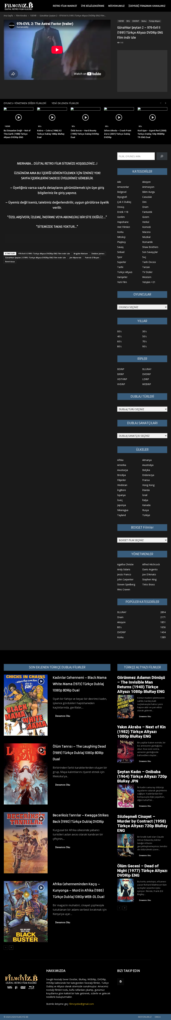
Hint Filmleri (123, 227)
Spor (119, 257)
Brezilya (121, 475)
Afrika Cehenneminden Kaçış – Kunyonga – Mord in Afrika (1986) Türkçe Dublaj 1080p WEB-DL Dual (78, 890)
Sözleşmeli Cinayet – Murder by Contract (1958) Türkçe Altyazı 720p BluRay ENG (142, 823)
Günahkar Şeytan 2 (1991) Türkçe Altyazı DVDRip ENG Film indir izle (35, 257)
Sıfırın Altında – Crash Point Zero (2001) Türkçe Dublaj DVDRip (117, 133)
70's (144, 341)
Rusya (145, 510)
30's (144, 331)
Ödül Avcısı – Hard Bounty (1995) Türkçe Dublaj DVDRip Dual (85, 133)
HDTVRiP (122, 379)
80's (39, 126)
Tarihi (120, 267)
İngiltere (121, 490)
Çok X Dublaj (124, 201)
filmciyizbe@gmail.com (81, 1003)
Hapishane (123, 222)
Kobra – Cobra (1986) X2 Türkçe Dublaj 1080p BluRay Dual (50, 133)
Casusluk (147, 196)
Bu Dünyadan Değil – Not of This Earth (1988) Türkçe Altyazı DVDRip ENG (17, 133)
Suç (144, 257)
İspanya (121, 495)
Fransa (146, 480)
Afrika (120, 460)
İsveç (120, 500)
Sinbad (120, 252)
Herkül (145, 222)
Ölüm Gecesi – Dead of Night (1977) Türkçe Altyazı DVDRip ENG (142, 871)
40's (119, 336)
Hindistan (122, 485)
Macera (146, 232)
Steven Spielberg (126, 584)
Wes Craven (123, 589)
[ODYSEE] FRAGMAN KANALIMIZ (147, 5)
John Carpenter (125, 579)
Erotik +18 (122, 211)
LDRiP (145, 379)
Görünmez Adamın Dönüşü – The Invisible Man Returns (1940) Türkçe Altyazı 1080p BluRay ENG (141, 684)
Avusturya (122, 470)
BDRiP (120, 369)
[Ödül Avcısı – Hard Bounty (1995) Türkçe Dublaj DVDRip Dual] (85, 117)
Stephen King (149, 579)
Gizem (145, 216)
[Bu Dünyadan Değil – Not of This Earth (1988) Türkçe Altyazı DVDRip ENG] (18, 117)
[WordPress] (120, 981)
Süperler (121, 262)
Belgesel (121, 191)
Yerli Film (122, 282)
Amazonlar (123, 186)
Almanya (147, 460)
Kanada (146, 505)
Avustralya (147, 465)
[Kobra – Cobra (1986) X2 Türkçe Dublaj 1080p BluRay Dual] (52, 117)
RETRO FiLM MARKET (65, 5)
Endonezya (148, 475)
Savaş (120, 247)
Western (146, 277)
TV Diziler (147, 272)
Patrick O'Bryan (92, 257)
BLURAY (146, 369)
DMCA (158, 1016)
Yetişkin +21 (148, 282)
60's (119, 341)
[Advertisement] (142, 71)
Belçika (146, 470)
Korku (144, 21)
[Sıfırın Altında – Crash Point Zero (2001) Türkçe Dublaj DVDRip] (119, 117)
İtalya (145, 500)
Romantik (147, 242)
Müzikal (146, 237)
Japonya (121, 505)
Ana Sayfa (8, 15)
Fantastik (147, 211)
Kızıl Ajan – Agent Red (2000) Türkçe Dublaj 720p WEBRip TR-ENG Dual (152, 133)
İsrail (144, 495)
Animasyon (148, 186)
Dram (145, 206)
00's (106, 126)
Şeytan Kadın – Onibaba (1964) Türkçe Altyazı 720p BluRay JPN (142, 776)
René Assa (10, 261)
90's (128, 21)
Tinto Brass (148, 584)
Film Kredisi (21, 15)
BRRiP (120, 374)
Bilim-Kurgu (148, 191)
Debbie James (98, 253)
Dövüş (120, 206)
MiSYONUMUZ (116, 5)
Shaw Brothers (150, 247)
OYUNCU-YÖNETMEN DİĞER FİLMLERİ (25, 103)
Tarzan (146, 267)
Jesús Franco (124, 574)
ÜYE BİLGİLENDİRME (92, 5)
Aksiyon (146, 181)
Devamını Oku (62, 716)
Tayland (121, 515)
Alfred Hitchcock (151, 564)
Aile (119, 181)
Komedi (146, 227)
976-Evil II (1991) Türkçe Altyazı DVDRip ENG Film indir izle (44, 253)
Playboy (121, 242)
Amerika (121, 465)
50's (144, 336)
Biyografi (122, 196)
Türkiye (146, 515)
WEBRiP (146, 384)
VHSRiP (121, 384)
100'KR (33, 15)
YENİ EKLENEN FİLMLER (65, 103)
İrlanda (146, 490)
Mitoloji (121, 237)
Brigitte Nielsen (81, 253)
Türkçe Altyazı (154, 21)
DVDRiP (135, 21)
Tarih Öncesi (149, 262)
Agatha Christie (125, 564)
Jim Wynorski (75, 257)
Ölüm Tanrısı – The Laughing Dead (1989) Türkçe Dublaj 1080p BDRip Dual (79, 753)
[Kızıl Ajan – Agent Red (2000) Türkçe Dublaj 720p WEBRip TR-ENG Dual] (152, 117)
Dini (144, 201)
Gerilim (121, 216)
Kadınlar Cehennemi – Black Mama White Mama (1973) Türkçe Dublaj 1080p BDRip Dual (80, 684)
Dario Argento (150, 569)
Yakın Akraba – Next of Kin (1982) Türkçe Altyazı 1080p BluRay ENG (141, 732)
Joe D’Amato (149, 574)
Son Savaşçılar (150, 252)
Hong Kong (148, 485)
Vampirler (122, 277)
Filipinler (121, 480)
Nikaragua (122, 510)
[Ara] (161, 156)
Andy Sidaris (123, 569)
